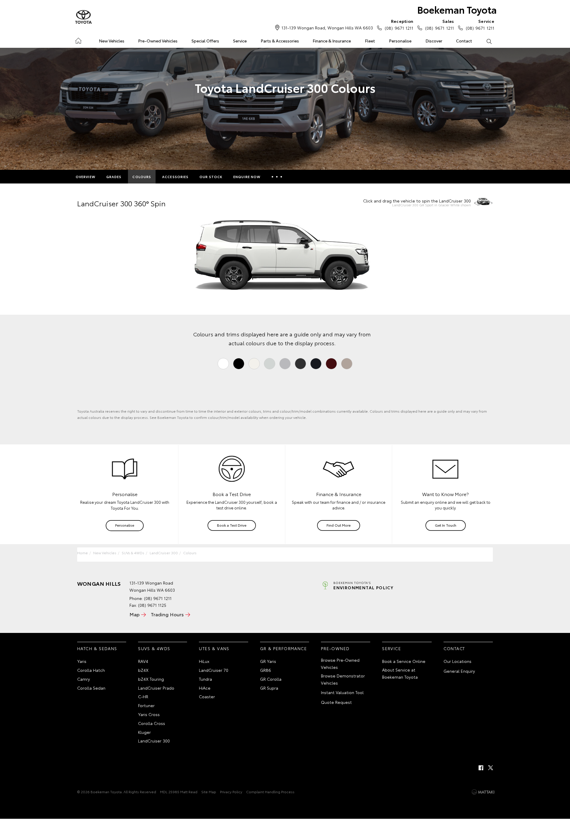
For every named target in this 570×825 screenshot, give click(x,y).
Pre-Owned (335, 648)
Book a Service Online (403, 661)
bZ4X (143, 670)
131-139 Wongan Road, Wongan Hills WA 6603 (327, 28)
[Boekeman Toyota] (83, 17)
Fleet (370, 41)
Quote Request (336, 702)
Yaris (81, 661)
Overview (85, 176)
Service (240, 41)
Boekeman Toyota (457, 9)
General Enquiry (459, 671)
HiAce (204, 688)
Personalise (400, 41)
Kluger (144, 732)
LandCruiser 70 (213, 670)
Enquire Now (246, 176)
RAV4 (143, 661)
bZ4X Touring (151, 679)
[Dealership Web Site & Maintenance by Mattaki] (483, 792)
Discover (433, 41)
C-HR (143, 696)
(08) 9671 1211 (399, 24)
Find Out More (339, 525)
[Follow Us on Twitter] (491, 767)
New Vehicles (111, 41)
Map (134, 614)
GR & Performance (283, 648)
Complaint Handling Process (270, 791)
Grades (114, 176)
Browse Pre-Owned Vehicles (340, 663)
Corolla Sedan (91, 688)
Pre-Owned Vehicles (158, 41)
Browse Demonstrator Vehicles (343, 679)
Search (489, 41)
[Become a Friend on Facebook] (481, 767)
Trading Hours (167, 614)
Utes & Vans (214, 648)
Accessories (175, 176)
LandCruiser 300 (164, 552)
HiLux (204, 661)
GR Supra (269, 688)
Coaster (207, 696)
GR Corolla (270, 679)
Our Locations (457, 661)
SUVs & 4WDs (133, 552)
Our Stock (211, 176)
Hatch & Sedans (97, 648)
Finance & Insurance (332, 41)
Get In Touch (445, 525)
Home (78, 39)
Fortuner (146, 705)
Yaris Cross (149, 714)
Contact (464, 41)
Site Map (208, 791)
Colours (141, 176)
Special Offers (205, 41)
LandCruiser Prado (156, 688)
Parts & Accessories (280, 41)
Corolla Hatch (91, 670)
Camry (83, 679)
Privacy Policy (231, 791)
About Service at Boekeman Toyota (400, 673)
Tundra (205, 679)
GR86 (265, 670)
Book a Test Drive (231, 525)
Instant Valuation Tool (342, 692)
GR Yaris (268, 661)
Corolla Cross (151, 723)
